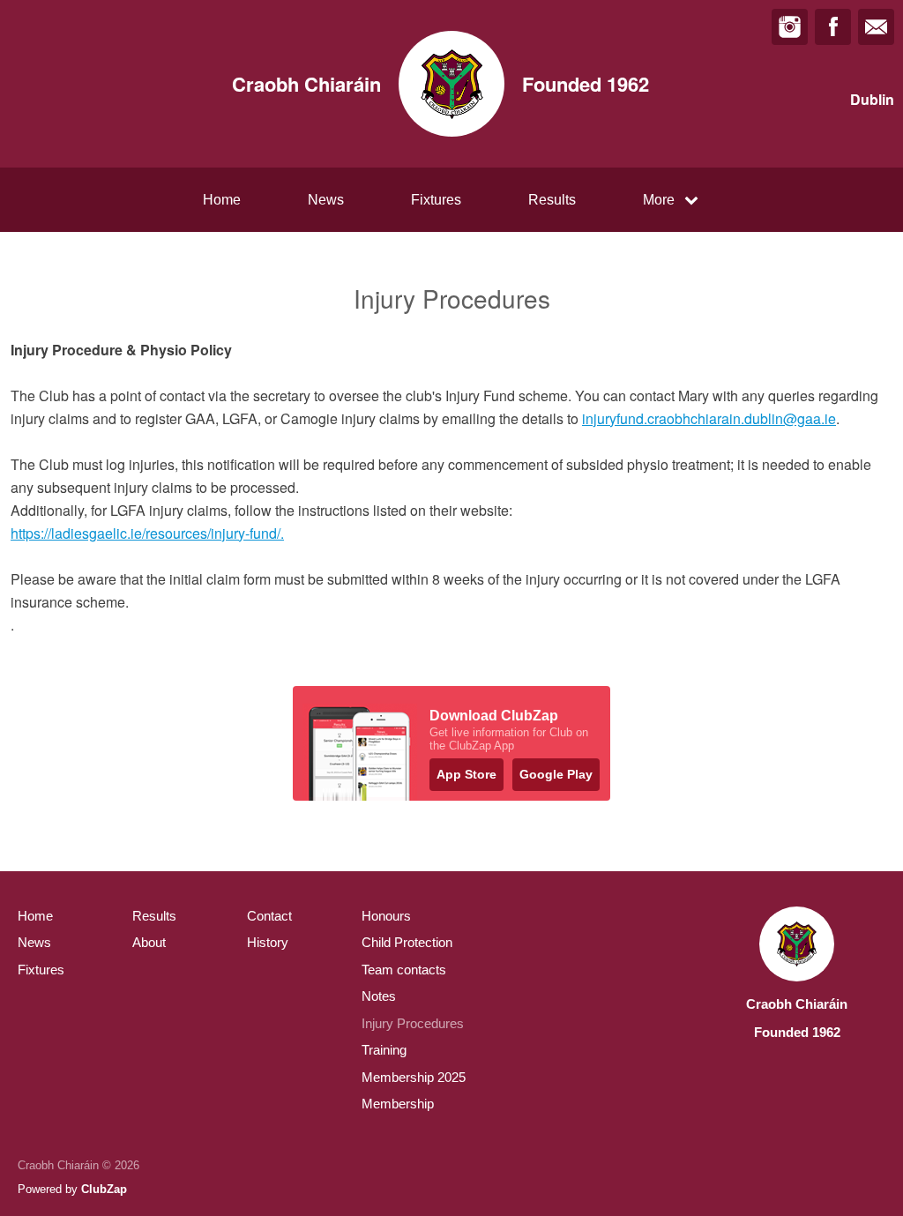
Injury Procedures (413, 1023)
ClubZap (104, 1189)
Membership (398, 1103)
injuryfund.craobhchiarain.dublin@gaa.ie (709, 418)
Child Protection (407, 942)
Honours (386, 915)
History (267, 942)
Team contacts (404, 969)
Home (222, 199)
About (149, 942)
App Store (466, 774)
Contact (269, 915)
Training (384, 1049)
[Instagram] (790, 27)
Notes (379, 995)
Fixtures (436, 199)
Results (552, 199)
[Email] (876, 27)
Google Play (556, 774)
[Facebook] (833, 27)
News (326, 199)
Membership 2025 (414, 1077)
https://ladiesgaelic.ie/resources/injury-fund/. (147, 533)
